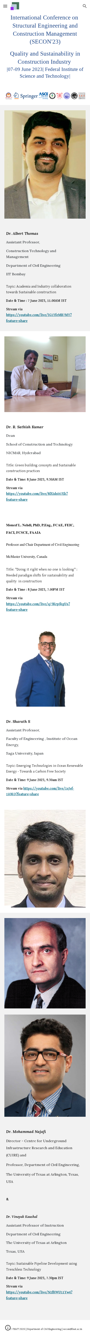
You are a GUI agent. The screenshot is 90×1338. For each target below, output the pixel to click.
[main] (45, 46)
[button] (5, 6)
